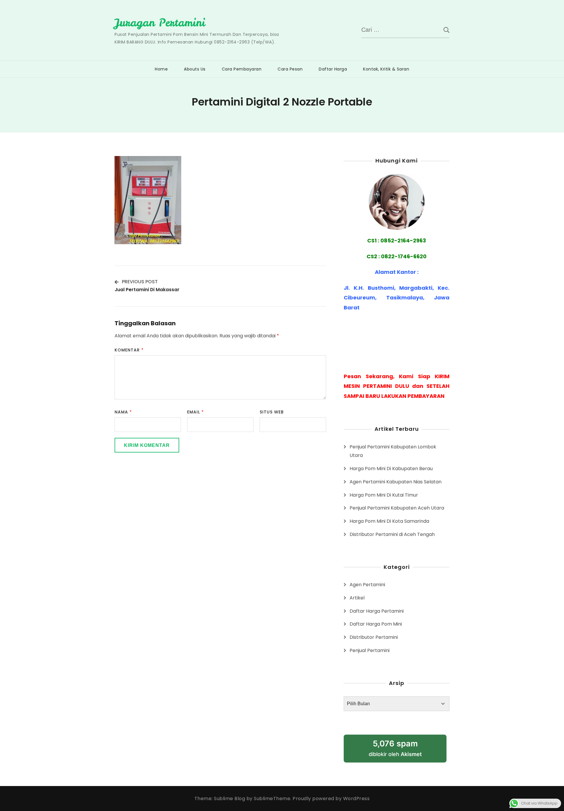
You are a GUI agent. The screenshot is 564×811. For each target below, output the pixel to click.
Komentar (129, 350)
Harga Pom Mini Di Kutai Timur (384, 495)
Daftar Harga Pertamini (377, 611)
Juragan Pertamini (160, 23)
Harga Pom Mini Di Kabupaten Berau (391, 468)
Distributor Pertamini (374, 637)
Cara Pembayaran (242, 69)
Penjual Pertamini (370, 650)
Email (195, 412)
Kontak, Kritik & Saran (386, 69)
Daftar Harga (333, 69)
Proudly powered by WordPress (331, 798)
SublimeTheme (272, 798)
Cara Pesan (290, 69)
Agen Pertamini (367, 584)
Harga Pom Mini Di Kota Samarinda (389, 521)
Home (161, 69)
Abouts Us (195, 69)
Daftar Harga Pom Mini (376, 624)
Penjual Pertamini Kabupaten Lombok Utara (393, 451)
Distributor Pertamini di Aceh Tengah (392, 534)
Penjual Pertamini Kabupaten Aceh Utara (397, 508)
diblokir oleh (402, 751)
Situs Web (272, 412)
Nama (123, 412)
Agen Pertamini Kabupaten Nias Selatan (396, 481)
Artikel (357, 597)
